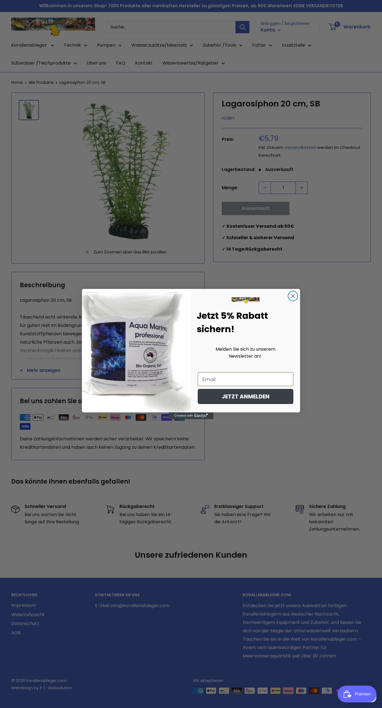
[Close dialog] (293, 296)
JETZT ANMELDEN (246, 396)
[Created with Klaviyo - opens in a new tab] (191, 415)
